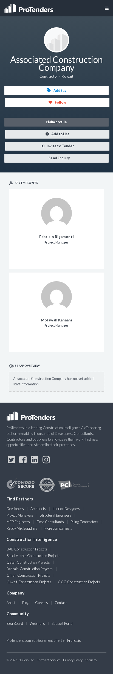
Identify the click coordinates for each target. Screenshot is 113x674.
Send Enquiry (59, 158)
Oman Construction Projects (28, 575)
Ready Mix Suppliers (22, 528)
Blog (25, 602)
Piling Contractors (84, 522)
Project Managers (20, 515)
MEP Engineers (18, 522)
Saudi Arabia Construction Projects (33, 555)
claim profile (56, 122)
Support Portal (62, 623)
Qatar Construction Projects (28, 562)
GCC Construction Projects (79, 582)
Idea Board (15, 623)
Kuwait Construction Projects (29, 582)
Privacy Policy (73, 660)
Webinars (37, 623)
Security (91, 660)
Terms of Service (48, 660)
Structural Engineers (55, 515)
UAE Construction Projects (27, 549)
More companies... (58, 528)
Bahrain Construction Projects (30, 569)
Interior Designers (66, 508)
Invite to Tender (60, 146)
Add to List (60, 134)
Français (74, 640)
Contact (61, 602)
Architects (38, 508)
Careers (41, 602)
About (11, 602)
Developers (15, 508)
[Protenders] (29, 6)
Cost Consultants (50, 522)
